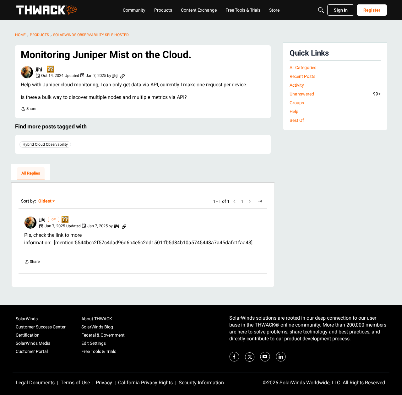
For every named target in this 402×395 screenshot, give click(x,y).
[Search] (321, 10)
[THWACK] (46, 10)
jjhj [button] (39, 69)
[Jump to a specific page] (260, 201)
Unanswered (335, 93)
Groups (297, 102)
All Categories (303, 67)
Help (294, 111)
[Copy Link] (122, 75)
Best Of (297, 120)
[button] (27, 72)
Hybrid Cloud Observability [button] (45, 144)
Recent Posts (302, 76)
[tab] (31, 173)
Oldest (45, 201)
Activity (297, 85)
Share (28, 109)
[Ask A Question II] (51, 70)
